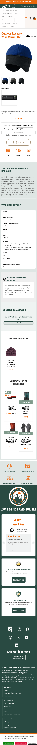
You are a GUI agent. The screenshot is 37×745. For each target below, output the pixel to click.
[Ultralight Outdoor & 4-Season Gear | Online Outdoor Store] (4, 6)
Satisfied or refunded (10, 728)
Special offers (8, 706)
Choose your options (10, 129)
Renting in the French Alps (12, 693)
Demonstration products (12, 715)
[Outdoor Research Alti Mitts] (26, 436)
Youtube (26, 638)
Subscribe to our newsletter (18, 657)
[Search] (26, 18)
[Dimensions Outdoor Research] (9, 98)
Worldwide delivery (18, 155)
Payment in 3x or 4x (8, 155)
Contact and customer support (14, 719)
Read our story (16, 682)
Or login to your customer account (18, 135)
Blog (10, 629)
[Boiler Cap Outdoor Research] (11, 359)
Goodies (6, 709)
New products (8, 700)
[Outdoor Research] (31, 36)
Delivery (6, 722)
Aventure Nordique (12, 667)
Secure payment (9, 725)
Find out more (18, 580)
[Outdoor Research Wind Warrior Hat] (5, 81)
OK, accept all (9, 743)
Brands (6, 690)
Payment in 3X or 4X (28, 471)
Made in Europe (9, 703)
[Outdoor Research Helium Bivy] (11, 403)
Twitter (18, 638)
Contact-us (7, 696)
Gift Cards (7, 712)
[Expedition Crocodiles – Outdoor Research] (26, 405)
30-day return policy (29, 155)
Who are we (7, 687)
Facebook (27, 629)
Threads (10, 638)
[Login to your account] (30, 18)
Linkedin (16, 645)
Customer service (9, 471)
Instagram (19, 629)
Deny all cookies (21, 743)
